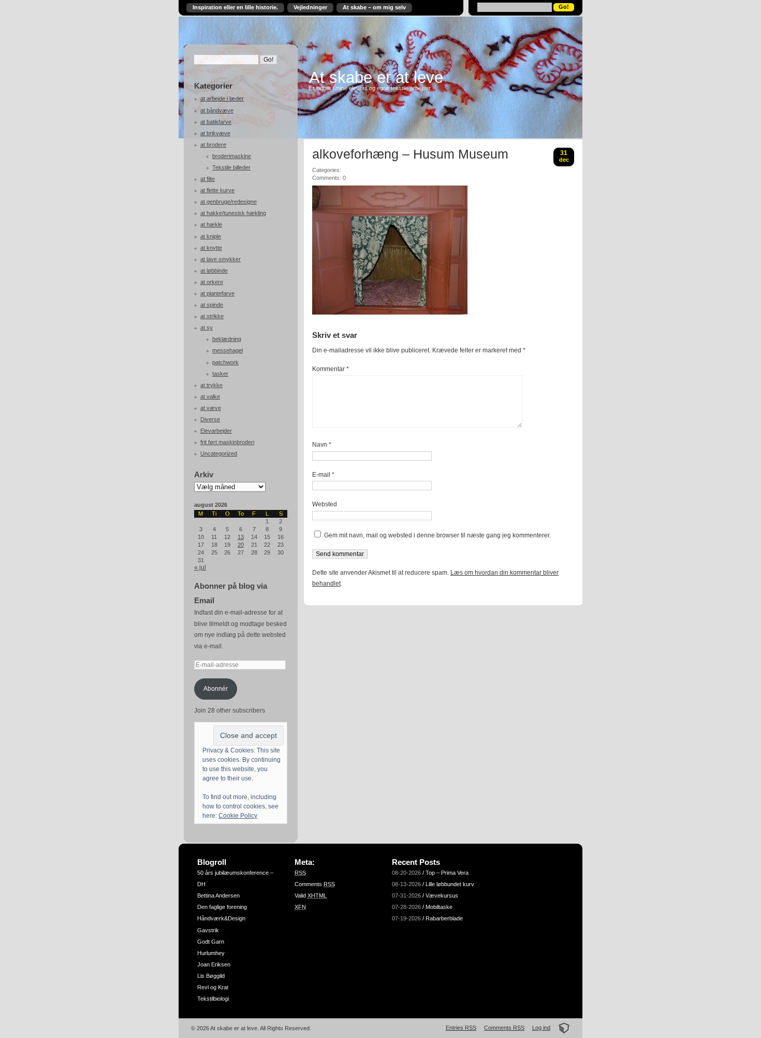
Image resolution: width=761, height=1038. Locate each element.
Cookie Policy (237, 815)
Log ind (541, 1028)
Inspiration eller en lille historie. (235, 7)
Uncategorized (218, 453)
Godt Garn (210, 942)
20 (241, 545)
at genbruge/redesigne (228, 201)
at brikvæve (215, 133)
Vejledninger (310, 7)
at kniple (210, 236)
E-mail (323, 474)
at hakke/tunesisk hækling (233, 213)
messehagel (227, 350)
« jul (200, 567)
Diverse (210, 419)
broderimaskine (231, 156)
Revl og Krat (212, 987)
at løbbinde (214, 270)
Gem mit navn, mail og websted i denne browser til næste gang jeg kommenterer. (437, 535)
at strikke (212, 316)
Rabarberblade (444, 918)
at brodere (213, 144)
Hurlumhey (211, 953)
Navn (321, 444)
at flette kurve (217, 190)
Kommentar (330, 369)
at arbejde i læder (222, 98)
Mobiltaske (439, 907)
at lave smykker (220, 259)
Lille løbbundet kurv (450, 884)
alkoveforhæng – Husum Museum (410, 154)
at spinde (211, 305)
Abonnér (215, 688)
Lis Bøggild (211, 976)
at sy (206, 327)
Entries (461, 1028)
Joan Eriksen (213, 964)
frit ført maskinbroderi (227, 442)
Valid (311, 895)
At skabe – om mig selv (374, 7)
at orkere (211, 282)
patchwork (225, 362)
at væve (210, 408)
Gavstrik (208, 930)
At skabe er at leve (376, 77)
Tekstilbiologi (213, 999)
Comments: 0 (329, 178)
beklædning (226, 339)
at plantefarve (217, 293)
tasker (220, 374)
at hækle (211, 224)
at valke (210, 396)
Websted (324, 504)
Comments (315, 884)
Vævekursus (442, 895)
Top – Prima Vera (447, 873)
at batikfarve (215, 122)
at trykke (211, 385)
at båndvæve (216, 110)
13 (241, 537)
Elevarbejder (216, 431)
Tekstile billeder (231, 167)
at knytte (211, 248)
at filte (207, 179)
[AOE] (561, 1028)
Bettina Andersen (218, 895)
